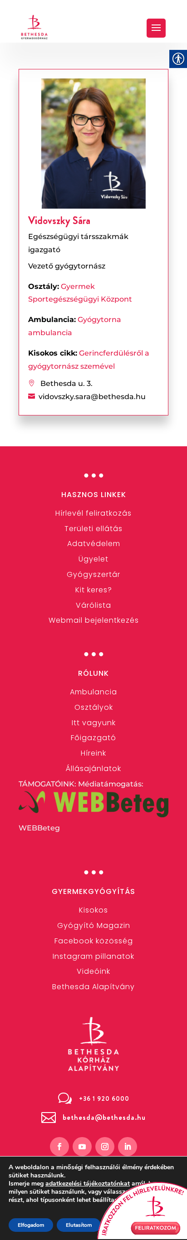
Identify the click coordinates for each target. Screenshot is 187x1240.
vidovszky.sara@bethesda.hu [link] (92, 396)
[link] (34, 27)
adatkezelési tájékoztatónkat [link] (87, 1183)
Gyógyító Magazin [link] (93, 925)
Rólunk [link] (93, 673)
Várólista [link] (93, 605)
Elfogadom (31, 1225)
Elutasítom (79, 1225)
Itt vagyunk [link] (94, 723)
